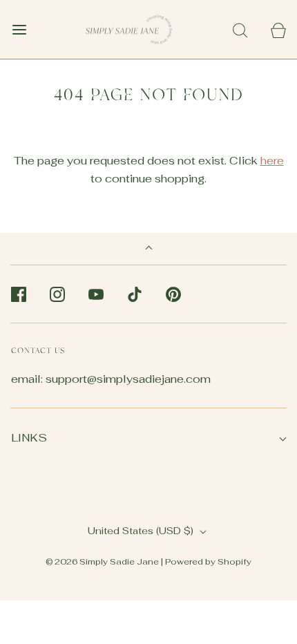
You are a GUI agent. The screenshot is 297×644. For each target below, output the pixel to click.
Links (29, 437)
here (272, 160)
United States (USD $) (142, 530)
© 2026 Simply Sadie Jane (102, 561)
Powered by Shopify (208, 561)
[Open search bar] (240, 29)
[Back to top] (149, 249)
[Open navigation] (19, 29)
